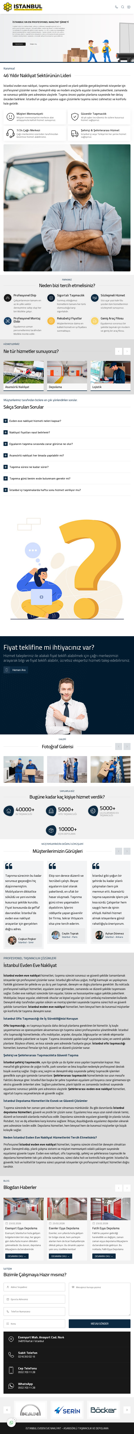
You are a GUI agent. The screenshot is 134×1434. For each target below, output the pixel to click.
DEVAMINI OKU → (17, 1256)
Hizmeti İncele (19, 44)
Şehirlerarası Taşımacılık (108, 387)
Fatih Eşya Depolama (62, 1228)
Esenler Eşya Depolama (20, 1228)
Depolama (11, 387)
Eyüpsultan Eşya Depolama (109, 1228)
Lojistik (53, 387)
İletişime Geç (33, 44)
